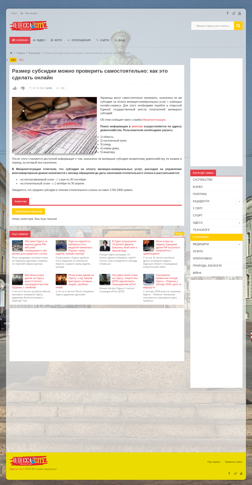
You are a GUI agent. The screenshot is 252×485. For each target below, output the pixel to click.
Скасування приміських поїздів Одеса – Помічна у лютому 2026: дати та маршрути (162, 281)
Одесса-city (15, 469)
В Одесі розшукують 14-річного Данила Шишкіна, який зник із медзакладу (124, 246)
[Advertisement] (97, 335)
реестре (137, 126)
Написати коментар (30, 211)
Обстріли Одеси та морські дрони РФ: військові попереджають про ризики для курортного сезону (29, 247)
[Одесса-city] (29, 26)
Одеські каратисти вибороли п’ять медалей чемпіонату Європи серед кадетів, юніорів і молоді (74, 247)
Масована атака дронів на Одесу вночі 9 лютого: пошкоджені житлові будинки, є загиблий (30, 281)
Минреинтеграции (153, 119)
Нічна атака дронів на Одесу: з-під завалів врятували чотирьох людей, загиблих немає (75, 281)
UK (13, 59)
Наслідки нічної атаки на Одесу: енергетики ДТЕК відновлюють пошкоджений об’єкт (124, 280)
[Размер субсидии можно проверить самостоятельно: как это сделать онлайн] (54, 125)
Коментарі (20, 201)
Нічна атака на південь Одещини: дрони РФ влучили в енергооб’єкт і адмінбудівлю (161, 247)
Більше (179, 234)
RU (21, 59)
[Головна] (11, 53)
